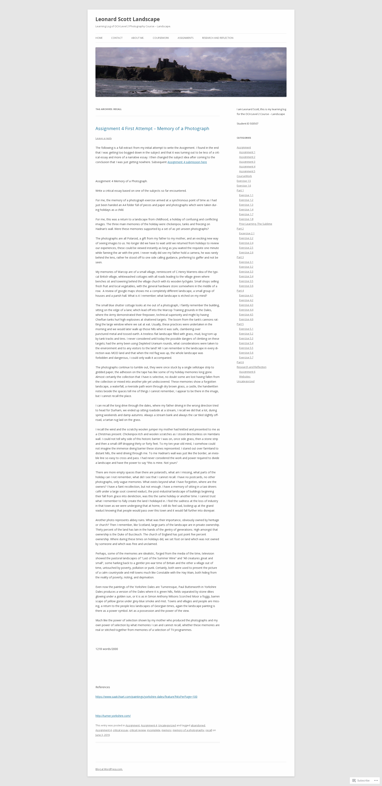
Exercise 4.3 (246, 305)
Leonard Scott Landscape (128, 19)
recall (209, 730)
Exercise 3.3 (246, 271)
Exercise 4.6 (246, 319)
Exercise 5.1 (246, 329)
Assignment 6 (247, 372)
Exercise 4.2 (246, 300)
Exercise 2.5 (246, 247)
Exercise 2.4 (246, 243)
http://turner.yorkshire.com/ (113, 716)
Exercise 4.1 (246, 295)
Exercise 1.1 (246, 195)
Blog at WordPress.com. (109, 769)
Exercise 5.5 (246, 348)
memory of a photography (188, 730)
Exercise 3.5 (246, 281)
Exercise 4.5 (246, 314)
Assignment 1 (247, 152)
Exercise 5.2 (246, 333)
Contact (117, 38)
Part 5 (240, 324)
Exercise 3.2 (246, 266)
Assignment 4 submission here (187, 162)
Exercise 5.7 (246, 357)
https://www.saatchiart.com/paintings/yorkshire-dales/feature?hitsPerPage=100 (146, 696)
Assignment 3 (247, 161)
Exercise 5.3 (246, 338)
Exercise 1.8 (246, 219)
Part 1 (240, 190)
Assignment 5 (247, 171)
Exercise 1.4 (246, 209)
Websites (244, 376)
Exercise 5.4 (246, 343)
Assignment (133, 725)
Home (99, 38)
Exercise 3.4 (246, 276)
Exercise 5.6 (246, 352)
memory (167, 730)
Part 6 (240, 362)
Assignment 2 (247, 157)
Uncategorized (167, 725)
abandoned (198, 725)
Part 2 (240, 228)
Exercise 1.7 (246, 214)
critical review (138, 730)
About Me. (137, 38)
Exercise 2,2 (246, 238)
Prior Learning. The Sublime (255, 224)
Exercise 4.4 (246, 309)
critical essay (120, 730)
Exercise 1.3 (246, 204)
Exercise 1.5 (244, 181)
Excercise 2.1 (246, 233)
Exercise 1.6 (244, 185)
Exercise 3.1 (246, 262)
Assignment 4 (149, 725)
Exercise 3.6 (246, 286)
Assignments (185, 38)
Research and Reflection (217, 38)
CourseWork (161, 38)
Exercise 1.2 (246, 200)
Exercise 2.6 (246, 252)
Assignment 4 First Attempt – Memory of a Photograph (152, 128)
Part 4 (240, 290)
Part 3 (240, 257)
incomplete (153, 730)
